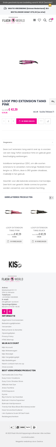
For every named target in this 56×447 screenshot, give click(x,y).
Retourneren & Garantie (12, 330)
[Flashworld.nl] (13, 20)
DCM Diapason (8, 391)
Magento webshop (24, 441)
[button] (39, 20)
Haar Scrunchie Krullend (12, 410)
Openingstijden (8, 333)
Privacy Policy (7, 336)
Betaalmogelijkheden (11, 323)
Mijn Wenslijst (7, 354)
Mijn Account (7, 347)
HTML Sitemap (8, 339)
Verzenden (6, 326)
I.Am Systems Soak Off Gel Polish (15, 413)
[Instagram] (9, 311)
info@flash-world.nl (10, 302)
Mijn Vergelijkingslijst (10, 357)
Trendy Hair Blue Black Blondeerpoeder (18, 406)
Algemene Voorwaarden (12, 320)
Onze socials (7, 367)
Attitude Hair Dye (9, 384)
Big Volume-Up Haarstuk (12, 397)
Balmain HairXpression (11, 403)
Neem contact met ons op (13, 363)
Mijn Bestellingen (9, 360)
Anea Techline (8, 388)
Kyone (4, 394)
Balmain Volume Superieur (13, 400)
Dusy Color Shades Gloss (12, 381)
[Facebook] (4, 311)
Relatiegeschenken (10, 416)
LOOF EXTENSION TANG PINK (14, 229)
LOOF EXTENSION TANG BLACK (39, 229)
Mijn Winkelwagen (9, 350)
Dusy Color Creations (11, 378)
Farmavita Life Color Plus (12, 375)
